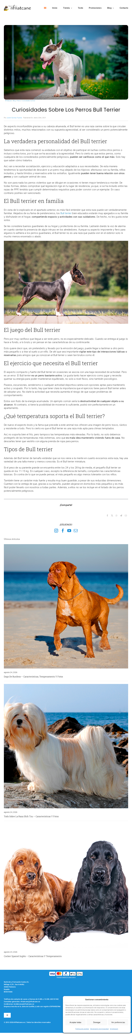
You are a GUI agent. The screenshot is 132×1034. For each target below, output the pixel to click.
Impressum (114, 1029)
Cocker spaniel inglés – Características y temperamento (33, 956)
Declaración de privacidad (99, 1029)
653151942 (54, 999)
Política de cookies (82, 1029)
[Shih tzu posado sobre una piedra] (66, 685)
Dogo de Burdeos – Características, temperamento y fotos (33, 676)
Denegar (96, 1022)
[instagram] (56, 531)
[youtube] (69, 531)
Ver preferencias (118, 1022)
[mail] (76, 531)
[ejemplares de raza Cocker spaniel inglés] (66, 825)
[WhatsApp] (116, 515)
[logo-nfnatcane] (17, 6)
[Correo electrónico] (125, 515)
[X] (112, 515)
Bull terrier (66, 213)
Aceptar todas (75, 1022)
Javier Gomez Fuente (14, 118)
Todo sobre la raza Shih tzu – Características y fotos (31, 816)
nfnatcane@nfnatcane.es (30, 1002)
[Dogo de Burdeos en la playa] (66, 545)
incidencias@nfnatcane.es (24, 1004)
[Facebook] (107, 515)
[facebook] (63, 531)
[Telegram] (121, 515)
